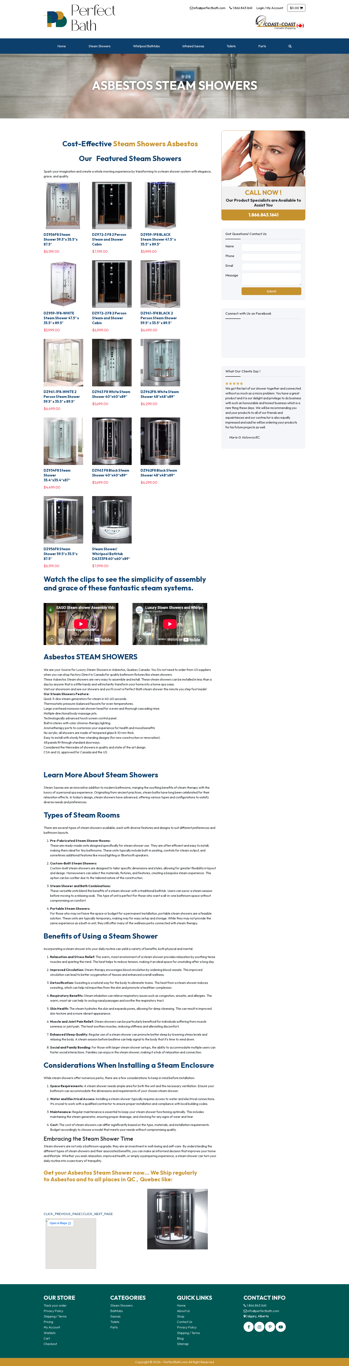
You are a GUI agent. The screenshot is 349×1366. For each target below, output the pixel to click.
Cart (47, 1338)
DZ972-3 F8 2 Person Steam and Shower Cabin (109, 239)
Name (229, 246)
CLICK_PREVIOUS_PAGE (62, 1214)
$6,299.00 (149, 404)
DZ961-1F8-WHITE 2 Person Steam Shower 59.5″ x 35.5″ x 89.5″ (62, 397)
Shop (180, 1316)
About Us (183, 1311)
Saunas (115, 1316)
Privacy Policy (53, 1311)
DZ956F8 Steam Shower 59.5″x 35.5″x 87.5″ (61, 239)
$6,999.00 (100, 330)
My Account (52, 1327)
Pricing (48, 1322)
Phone (229, 256)
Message (231, 275)
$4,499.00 (52, 487)
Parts (262, 46)
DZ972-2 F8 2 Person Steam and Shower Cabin (109, 318)
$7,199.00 (100, 251)
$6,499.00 (149, 330)
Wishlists (50, 1333)
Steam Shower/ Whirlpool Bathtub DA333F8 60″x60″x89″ (111, 554)
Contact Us (184, 1322)
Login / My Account (269, 8)
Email (229, 266)
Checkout (50, 1344)
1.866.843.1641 (242, 8)
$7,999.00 (100, 566)
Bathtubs (116, 1311)
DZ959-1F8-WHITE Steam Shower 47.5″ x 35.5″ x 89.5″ (61, 318)
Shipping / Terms (55, 1316)
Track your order (55, 1305)
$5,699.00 (100, 404)
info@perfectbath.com (209, 8)
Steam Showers (99, 46)
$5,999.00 (149, 251)
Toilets (231, 46)
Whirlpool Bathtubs (146, 46)
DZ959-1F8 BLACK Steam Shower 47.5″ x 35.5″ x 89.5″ (158, 239)
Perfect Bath (90, 19)
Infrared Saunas (193, 46)
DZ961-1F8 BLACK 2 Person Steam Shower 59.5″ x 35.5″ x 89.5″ (159, 318)
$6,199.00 (51, 251)
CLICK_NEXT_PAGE (98, 1214)
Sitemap (183, 1344)
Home (61, 46)
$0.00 (295, 8)
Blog (180, 1338)
